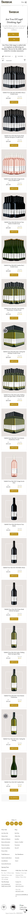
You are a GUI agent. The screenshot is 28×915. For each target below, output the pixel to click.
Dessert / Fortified (19, 842)
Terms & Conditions (5, 848)
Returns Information (5, 842)
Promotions (17, 845)
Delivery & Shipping (5, 839)
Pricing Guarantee (5, 845)
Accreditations (4, 860)
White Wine (17, 836)
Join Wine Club (4, 833)
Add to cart (14, 102)
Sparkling (17, 839)
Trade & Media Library (6, 858)
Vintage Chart (4, 836)
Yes (13, 34)
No (14, 39)
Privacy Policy (4, 851)
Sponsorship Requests (6, 863)
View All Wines (14, 797)
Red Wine (17, 833)
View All (16, 848)
